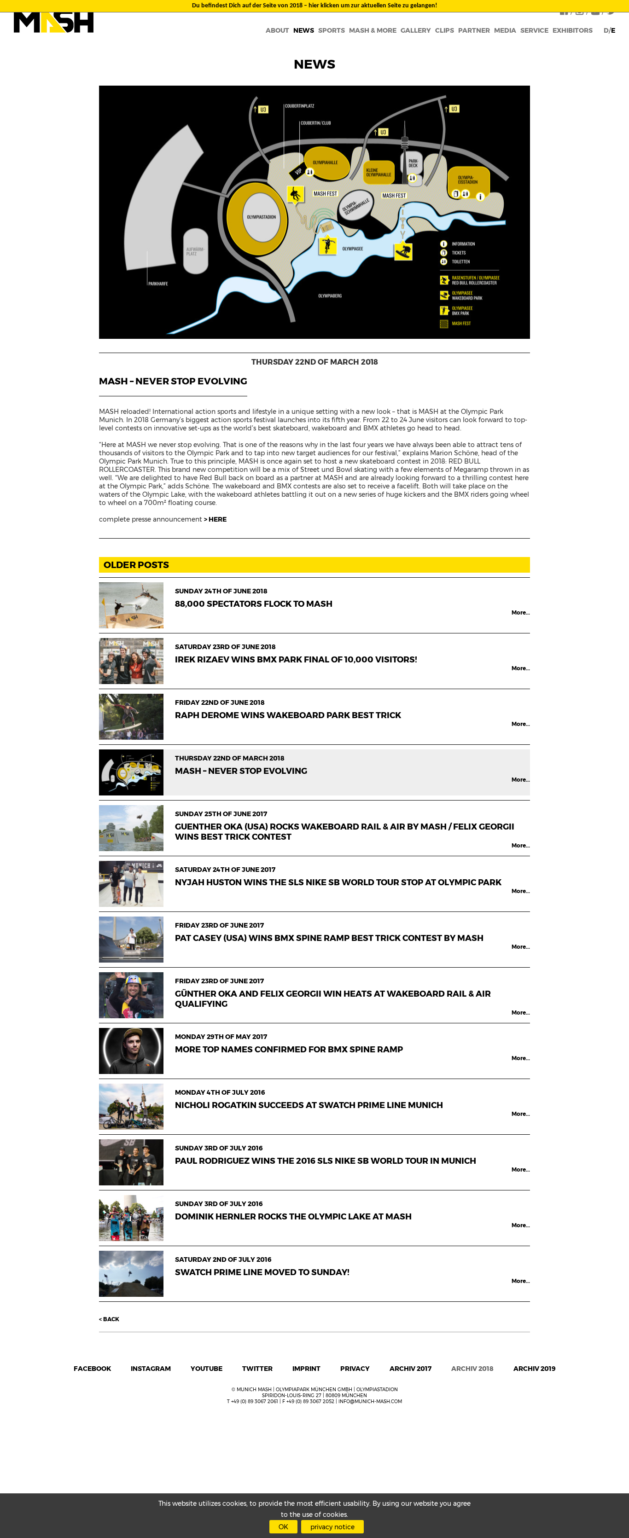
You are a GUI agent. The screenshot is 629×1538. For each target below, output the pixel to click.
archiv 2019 (534, 1368)
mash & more (372, 30)
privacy (355, 1368)
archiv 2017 (410, 1368)
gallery (416, 30)
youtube (206, 1368)
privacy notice (332, 1527)
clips (444, 30)
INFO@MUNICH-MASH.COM (370, 1402)
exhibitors (573, 30)
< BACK (109, 1319)
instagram (151, 1368)
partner (474, 30)
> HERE (215, 519)
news (303, 30)
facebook (92, 1368)
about (277, 30)
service (534, 30)
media (505, 30)
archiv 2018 (472, 1368)
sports (331, 30)
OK (283, 1527)
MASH (53, 20)
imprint (306, 1368)
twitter (257, 1368)
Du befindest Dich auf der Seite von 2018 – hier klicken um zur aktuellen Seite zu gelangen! (314, 5)
